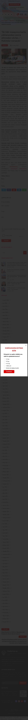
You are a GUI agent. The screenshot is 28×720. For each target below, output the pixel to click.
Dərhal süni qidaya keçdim (12, 368)
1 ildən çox (8, 365)
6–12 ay (8, 363)
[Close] (26, 345)
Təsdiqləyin (9, 371)
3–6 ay (7, 361)
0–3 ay (7, 359)
